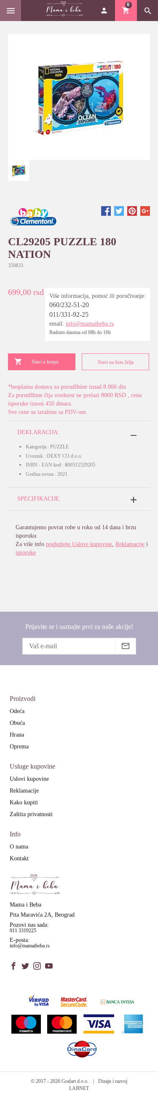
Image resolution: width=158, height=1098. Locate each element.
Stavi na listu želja (116, 362)
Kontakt (19, 858)
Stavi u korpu (45, 362)
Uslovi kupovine (29, 779)
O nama (19, 846)
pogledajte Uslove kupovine (79, 544)
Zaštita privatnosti (31, 814)
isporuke (26, 552)
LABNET (79, 1088)
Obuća (17, 723)
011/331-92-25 (68, 314)
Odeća (17, 711)
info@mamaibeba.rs (90, 324)
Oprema (19, 746)
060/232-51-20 (69, 304)
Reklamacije (130, 544)
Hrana (17, 735)
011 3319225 (23, 930)
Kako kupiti (24, 802)
